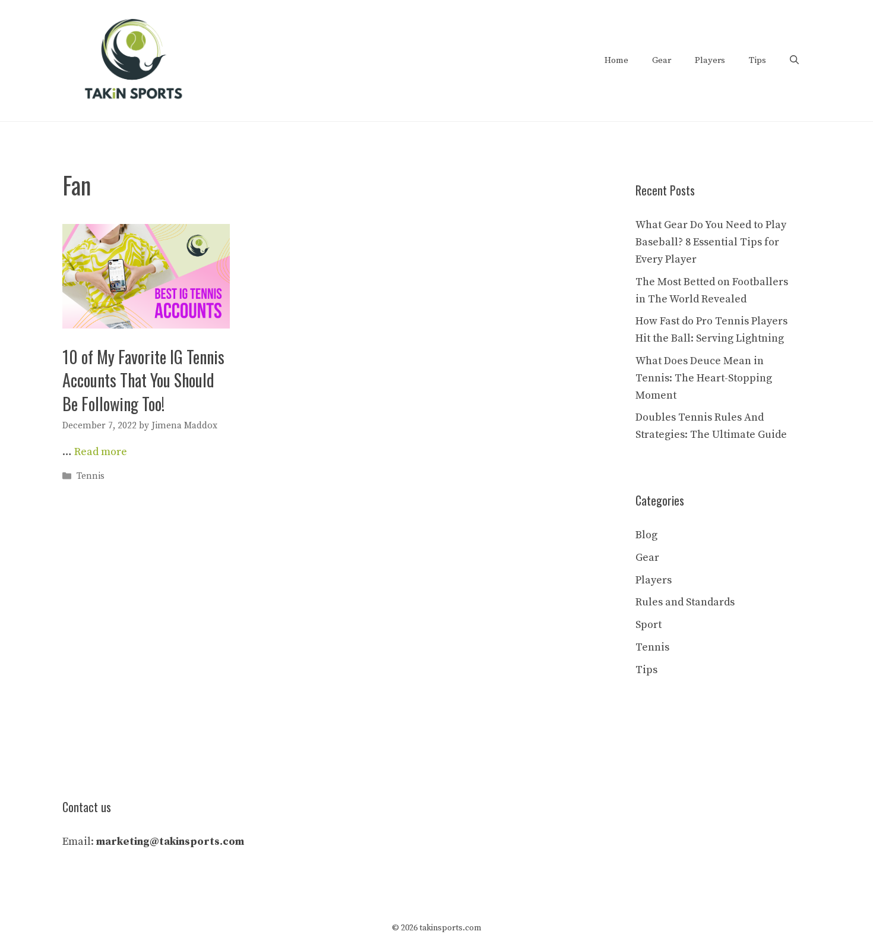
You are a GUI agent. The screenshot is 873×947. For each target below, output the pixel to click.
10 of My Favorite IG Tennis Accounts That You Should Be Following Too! (143, 380)
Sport (648, 625)
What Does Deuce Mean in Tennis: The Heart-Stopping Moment (703, 378)
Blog (646, 535)
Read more (100, 452)
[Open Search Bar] (794, 61)
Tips (757, 60)
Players (710, 60)
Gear (661, 60)
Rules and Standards (685, 602)
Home (616, 60)
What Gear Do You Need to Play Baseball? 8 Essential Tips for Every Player (710, 242)
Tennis (91, 476)
